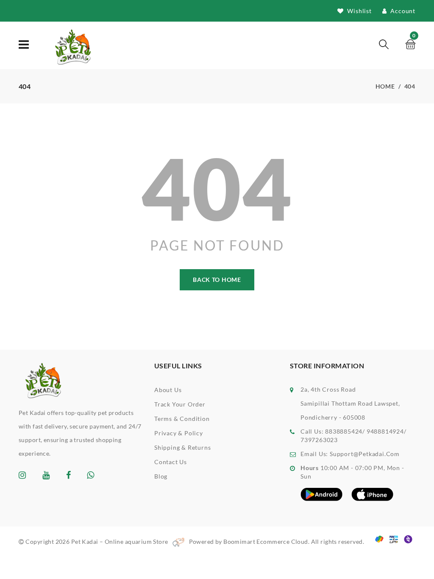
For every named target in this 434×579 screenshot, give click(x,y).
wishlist (359, 10)
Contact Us (170, 461)
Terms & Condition (182, 418)
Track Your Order (180, 404)
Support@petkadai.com (365, 453)
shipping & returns (182, 447)
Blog (160, 476)
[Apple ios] (372, 494)
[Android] (321, 494)
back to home (217, 279)
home (385, 86)
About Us (167, 389)
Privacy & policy (178, 433)
